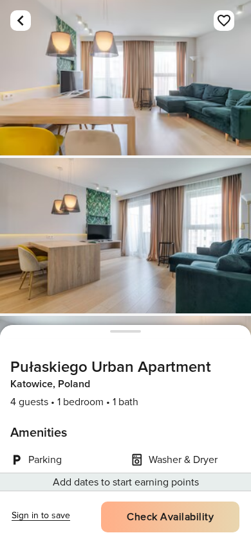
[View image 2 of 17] (125, 235)
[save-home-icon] (224, 20)
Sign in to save (41, 515)
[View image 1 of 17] (125, 77)
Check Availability (170, 517)
